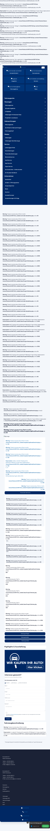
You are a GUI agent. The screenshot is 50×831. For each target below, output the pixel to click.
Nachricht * (7, 703)
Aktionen (4, 789)
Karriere (7, 192)
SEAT (4, 804)
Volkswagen (8, 137)
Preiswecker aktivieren (25, 492)
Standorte (5, 785)
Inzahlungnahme (6, 791)
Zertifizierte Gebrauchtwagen (13, 127)
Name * (6, 685)
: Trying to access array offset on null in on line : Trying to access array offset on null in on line (26, 484)
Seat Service (8, 163)
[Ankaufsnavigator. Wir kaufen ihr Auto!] (25, 661)
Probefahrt (8, 682)
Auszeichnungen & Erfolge (12, 198)
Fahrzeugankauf (9, 131)
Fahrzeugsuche (9, 98)
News (6, 189)
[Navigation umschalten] (43, 68)
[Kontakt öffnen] (5, 68)
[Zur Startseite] (25, 68)
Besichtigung (14, 682)
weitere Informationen (23, 682)
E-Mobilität (8, 111)
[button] (39, 824)
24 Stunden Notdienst (11, 172)
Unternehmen (8, 176)
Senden (8, 718)
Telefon (7, 697)
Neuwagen (8, 102)
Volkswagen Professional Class (13, 114)
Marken (6, 134)
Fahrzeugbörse (6, 787)
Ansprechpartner (9, 185)
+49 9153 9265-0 (10, 761)
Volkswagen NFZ (6, 798)
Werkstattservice (9, 157)
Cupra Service (8, 166)
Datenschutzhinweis (14, 714)
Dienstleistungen (9, 150)
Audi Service (8, 160)
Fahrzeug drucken (25, 637)
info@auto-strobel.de (10, 764)
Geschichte (8, 179)
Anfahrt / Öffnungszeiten (12, 182)
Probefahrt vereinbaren (11, 117)
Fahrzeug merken (25, 640)
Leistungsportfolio (10, 147)
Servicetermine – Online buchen (13, 169)
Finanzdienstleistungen (11, 154)
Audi (4, 802)
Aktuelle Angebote (10, 108)
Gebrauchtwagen (10, 121)
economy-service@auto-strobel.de (13, 778)
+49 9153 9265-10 (10, 775)
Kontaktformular (9, 195)
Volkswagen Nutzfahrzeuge (12, 141)
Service (6, 144)
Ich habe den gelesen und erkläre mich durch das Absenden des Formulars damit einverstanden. (23, 715)
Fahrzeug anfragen (25, 633)
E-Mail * (6, 691)
